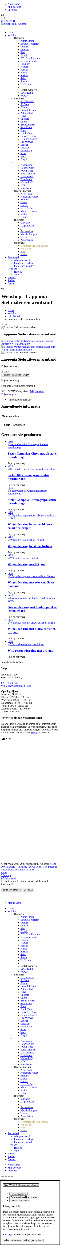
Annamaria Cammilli (11, 753)
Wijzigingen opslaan (33, 1240)
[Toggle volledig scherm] (5, 1176)
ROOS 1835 (26, 170)
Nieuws (12, 277)
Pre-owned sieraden (24, 266)
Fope (23, 130)
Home (11, 32)
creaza (52, 863)
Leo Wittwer (26, 141)
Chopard (24, 49)
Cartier (23, 202)
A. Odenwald (27, 101)
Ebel (22, 52)
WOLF (24, 95)
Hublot (24, 205)
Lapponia (6, 788)
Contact (12, 283)
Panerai (24, 69)
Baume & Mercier (29, 43)
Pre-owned (13, 257)
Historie (18, 271)
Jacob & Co (26, 208)
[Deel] (9, 1176)
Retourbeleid (49, 866)
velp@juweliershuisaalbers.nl (16, 685)
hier (10, 1234)
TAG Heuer (26, 84)
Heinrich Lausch (28, 139)
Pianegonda (26, 165)
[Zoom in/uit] (2, 1176)
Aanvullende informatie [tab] (20, 399)
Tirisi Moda (26, 179)
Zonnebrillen (26, 240)
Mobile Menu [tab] (14, 902)
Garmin (24, 55)
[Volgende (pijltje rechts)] (5, 1179)
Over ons (12, 268)
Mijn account (14, 6)
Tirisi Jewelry (27, 176)
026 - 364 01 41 (8, 21)
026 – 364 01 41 (9, 683)
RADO (24, 75)
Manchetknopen (28, 234)
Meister (24, 144)
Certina (24, 46)
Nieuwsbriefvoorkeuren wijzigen (18, 869)
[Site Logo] (13, 23)
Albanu (24, 107)
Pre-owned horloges (24, 263)
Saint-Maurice (27, 173)
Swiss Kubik (26, 92)
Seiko (23, 78)
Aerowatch (26, 193)
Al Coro (24, 104)
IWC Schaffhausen (30, 58)
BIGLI (23, 115)
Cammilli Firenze (29, 110)
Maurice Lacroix (28, 211)
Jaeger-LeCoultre (29, 61)
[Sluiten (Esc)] (12, 1176)
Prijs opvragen (8, 394)
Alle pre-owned (22, 260)
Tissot (23, 216)
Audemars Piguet (29, 196)
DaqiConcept (27, 225)
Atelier (11, 280)
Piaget (23, 72)
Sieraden (39, 391)
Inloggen (12, 9)
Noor (23, 156)
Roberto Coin (27, 167)
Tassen (23, 237)
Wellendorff (26, 182)
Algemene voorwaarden (29, 866)
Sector (23, 214)
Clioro (23, 121)
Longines (25, 64)
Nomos (24, 66)
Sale (32, 391)
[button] (3, 894)
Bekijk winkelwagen (12, 890)
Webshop (12, 35)
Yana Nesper (26, 188)
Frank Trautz (26, 133)
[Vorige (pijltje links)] (2, 1179)
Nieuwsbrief (14, 4)
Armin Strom (27, 40)
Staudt (23, 81)
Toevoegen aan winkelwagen (16, 375)
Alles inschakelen (12, 1240)
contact (34, 732)
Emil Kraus (26, 127)
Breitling (24, 199)
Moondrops (26, 150)
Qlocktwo (25, 222)
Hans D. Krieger (28, 136)
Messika (24, 147)
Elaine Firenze (27, 124)
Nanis (23, 153)
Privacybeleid (8, 866)
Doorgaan (28, 890)
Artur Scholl (26, 113)
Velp (16, 274)
